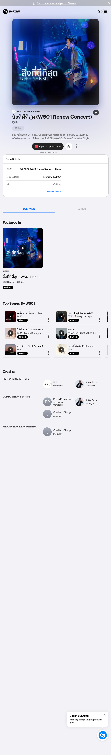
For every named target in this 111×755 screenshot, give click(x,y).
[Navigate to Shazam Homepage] (11, 11)
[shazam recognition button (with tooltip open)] (102, 735)
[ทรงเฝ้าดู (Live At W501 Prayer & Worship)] (61, 316)
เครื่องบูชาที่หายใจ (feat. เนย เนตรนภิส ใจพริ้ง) (41, 313)
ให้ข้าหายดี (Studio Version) (32, 329)
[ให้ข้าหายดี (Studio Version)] (10, 333)
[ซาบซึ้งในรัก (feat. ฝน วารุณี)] (61, 350)
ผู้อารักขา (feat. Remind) (30, 346)
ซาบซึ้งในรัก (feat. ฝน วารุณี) (83, 346)
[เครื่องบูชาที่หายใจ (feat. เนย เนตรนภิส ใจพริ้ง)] (10, 316)
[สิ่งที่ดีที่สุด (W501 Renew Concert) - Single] (23, 258)
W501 (20, 316)
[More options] (76, 146)
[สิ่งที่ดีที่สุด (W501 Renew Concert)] (96, 112)
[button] (109, 2)
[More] (48, 320)
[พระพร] (61, 333)
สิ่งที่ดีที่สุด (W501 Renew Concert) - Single (67, 138)
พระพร (72, 329)
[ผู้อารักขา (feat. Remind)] (10, 350)
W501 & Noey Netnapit (80, 316)
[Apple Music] (8, 287)
